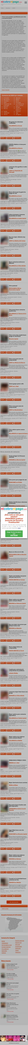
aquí (19, 528)
